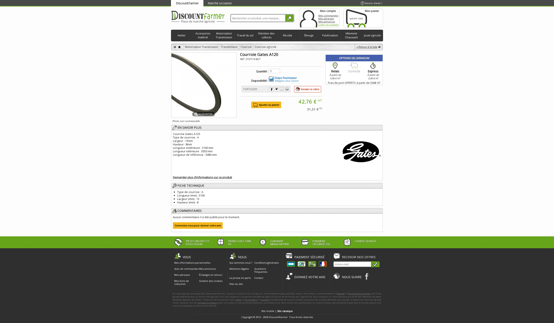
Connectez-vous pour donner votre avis (198, 225)
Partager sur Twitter (277, 89)
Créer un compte (328, 24)
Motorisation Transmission (224, 35)
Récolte (287, 35)
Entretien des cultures (266, 35)
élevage (340, 293)
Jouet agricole (372, 35)
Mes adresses (326, 18)
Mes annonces (326, 21)
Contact (258, 277)
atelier (238, 299)
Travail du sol (245, 35)
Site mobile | (277, 311)
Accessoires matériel (202, 35)
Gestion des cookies (210, 280)
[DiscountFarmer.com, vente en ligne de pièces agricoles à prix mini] (198, 17)
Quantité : (262, 71)
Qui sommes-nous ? (240, 262)
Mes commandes (328, 15)
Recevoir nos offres (359, 257)
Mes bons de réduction (181, 282)
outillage (265, 299)
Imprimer (287, 89)
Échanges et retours (210, 274)
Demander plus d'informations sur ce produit (202, 177)
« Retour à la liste (366, 47)
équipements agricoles (360, 293)
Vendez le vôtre (310, 89)
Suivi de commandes (186, 268)
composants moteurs (208, 302)
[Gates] (361, 151)
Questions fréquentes (260, 270)
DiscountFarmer (187, 3)
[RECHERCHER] (289, 18)
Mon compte (308, 18)
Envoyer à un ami (282, 89)
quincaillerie (251, 299)
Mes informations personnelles (192, 262)
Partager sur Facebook (271, 89)
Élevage (309, 35)
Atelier (182, 35)
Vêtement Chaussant (351, 35)
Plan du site (236, 284)
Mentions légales (239, 268)
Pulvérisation (330, 35)
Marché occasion (220, 3)
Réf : (243, 59)
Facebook (367, 276)
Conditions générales (266, 262)
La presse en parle (240, 277)
